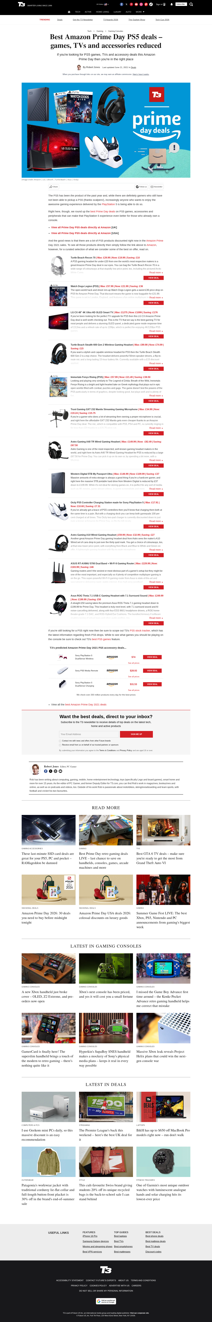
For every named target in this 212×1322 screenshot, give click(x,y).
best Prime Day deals (102, 211)
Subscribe (180, 4)
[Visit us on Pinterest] (131, 4)
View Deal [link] (152, 657)
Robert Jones (93, 67)
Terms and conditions (143, 1280)
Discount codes (153, 1251)
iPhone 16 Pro (90, 1236)
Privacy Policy (126, 750)
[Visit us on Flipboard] (146, 4)
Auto (128, 11)
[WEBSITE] (56, 771)
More (139, 11)
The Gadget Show (136, 19)
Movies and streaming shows (97, 1246)
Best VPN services (92, 1251)
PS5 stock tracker (140, 630)
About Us (123, 1280)
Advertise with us (119, 1285)
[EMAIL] (61, 771)
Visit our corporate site (139, 1313)
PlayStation (108, 204)
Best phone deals (154, 1236)
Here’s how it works (141, 74)
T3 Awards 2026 (110, 19)
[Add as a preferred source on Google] (106, 1301)
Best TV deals (153, 1246)
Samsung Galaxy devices (96, 1241)
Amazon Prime (154, 240)
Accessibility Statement (70, 1280)
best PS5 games (101, 639)
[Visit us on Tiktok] (151, 4)
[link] (58, 267)
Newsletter (158, 187)
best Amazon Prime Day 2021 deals (85, 704)
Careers (136, 1285)
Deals (59, 19)
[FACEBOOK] (46, 771)
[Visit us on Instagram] (141, 4)
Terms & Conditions (107, 750)
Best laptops (120, 1236)
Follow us (143, 187)
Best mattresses (122, 1251)
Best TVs (118, 1241)
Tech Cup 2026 (162, 19)
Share (55, 187)
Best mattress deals (156, 1241)
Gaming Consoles (115, 31)
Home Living (102, 11)
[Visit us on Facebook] (121, 4)
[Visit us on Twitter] (126, 4)
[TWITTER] (51, 771)
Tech (77, 11)
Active (88, 11)
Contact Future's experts (101, 1280)
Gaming (100, 31)
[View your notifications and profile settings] (172, 4)
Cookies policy (98, 1285)
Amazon (151, 245)
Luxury (117, 11)
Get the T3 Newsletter (83, 19)
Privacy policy (79, 1285)
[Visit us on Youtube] (136, 4)
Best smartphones (123, 1246)
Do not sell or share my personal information (106, 1291)
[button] (106, 658)
